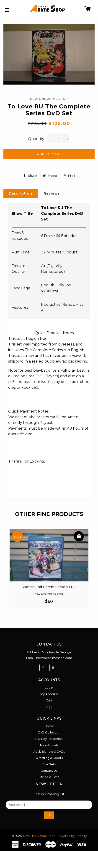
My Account (49, 694)
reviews (52, 193)
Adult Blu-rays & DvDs (49, 751)
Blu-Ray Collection (49, 739)
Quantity (36, 139)
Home (49, 726)
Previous (10, 567)
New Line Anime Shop (39, 836)
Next (87, 567)
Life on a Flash (49, 777)
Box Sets (49, 764)
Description (20, 193)
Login (49, 687)
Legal (49, 706)
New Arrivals (49, 745)
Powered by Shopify (72, 836)
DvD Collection (49, 732)
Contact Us (49, 770)
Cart (49, 700)
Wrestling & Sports (49, 758)
